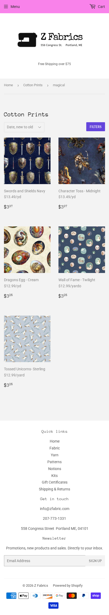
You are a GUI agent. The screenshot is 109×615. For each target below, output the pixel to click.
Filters (96, 127)
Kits (54, 475)
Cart (101, 6)
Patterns (54, 462)
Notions (54, 469)
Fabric (54, 448)
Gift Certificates (54, 482)
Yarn (54, 455)
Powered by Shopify (68, 585)
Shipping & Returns (54, 489)
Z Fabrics (41, 585)
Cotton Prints (33, 85)
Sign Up (95, 561)
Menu (15, 6)
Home (8, 85)
